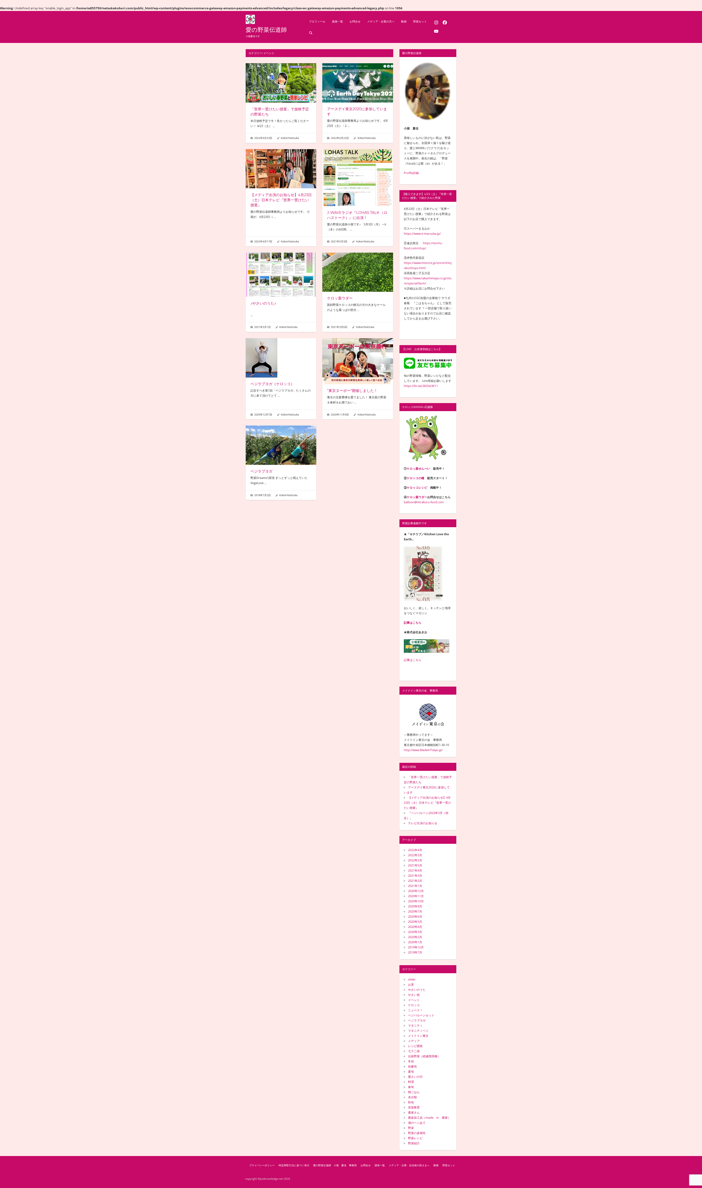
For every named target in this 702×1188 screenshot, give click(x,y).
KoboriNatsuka (290, 138)
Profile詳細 (411, 173)
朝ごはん (414, 1092)
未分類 (412, 1097)
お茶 (411, 985)
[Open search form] (311, 32)
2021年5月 (415, 865)
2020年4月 (415, 927)
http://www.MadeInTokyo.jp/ (423, 750)
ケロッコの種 (415, 478)
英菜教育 (414, 1107)
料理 (411, 1082)
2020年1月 (415, 942)
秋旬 (411, 1102)
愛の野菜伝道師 (266, 29)
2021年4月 (415, 870)
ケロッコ (414, 1005)
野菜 (411, 1128)
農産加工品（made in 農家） (429, 1118)
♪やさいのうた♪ (263, 303)
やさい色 (414, 995)
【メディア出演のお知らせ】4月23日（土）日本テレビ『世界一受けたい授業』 (281, 200)
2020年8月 (415, 906)
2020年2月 (415, 937)
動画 (404, 21)
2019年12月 (416, 947)
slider (412, 979)
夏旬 (411, 1072)
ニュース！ (415, 1010)
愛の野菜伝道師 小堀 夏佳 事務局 (335, 1165)
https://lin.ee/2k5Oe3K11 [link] (421, 386)
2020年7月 (415, 911)
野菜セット (420, 21)
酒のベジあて (417, 1123)
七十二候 (414, 1051)
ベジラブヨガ (263, 471)
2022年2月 (415, 860)
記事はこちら (412, 623)
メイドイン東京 (418, 1036)
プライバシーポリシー (262, 1165)
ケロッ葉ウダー (340, 298)
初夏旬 (412, 1066)
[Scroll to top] (693, 1179)
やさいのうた (417, 990)
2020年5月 (415, 922)
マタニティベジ (418, 1031)
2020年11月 (416, 896)
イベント (414, 1000)
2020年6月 (415, 917)
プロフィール (317, 21)
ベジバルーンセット (421, 1015)
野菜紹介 (414, 1143)
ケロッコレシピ (417, 488)
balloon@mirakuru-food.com (424, 502)
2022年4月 (415, 850)
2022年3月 (415, 855)
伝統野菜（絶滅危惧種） (424, 1056)
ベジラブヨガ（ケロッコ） (272, 384)
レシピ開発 (415, 1046)
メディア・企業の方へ (381, 21)
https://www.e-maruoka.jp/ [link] (422, 234)
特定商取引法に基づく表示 (294, 1165)
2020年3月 (415, 932)
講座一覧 (337, 21)
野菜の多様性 (417, 1133)
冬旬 (411, 1061)
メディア (414, 1041)
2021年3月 (415, 876)
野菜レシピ (415, 1138)
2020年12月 (416, 891)
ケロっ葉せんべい (418, 468)
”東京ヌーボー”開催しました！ (352, 390)
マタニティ (415, 1025)
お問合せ (355, 21)
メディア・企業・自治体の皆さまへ (409, 1165)
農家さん (414, 1112)
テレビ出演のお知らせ (422, 823)
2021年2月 (415, 881)
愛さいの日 (415, 1077)
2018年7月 (415, 952)
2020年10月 (416, 901)
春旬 (411, 1087)
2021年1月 (415, 886)
